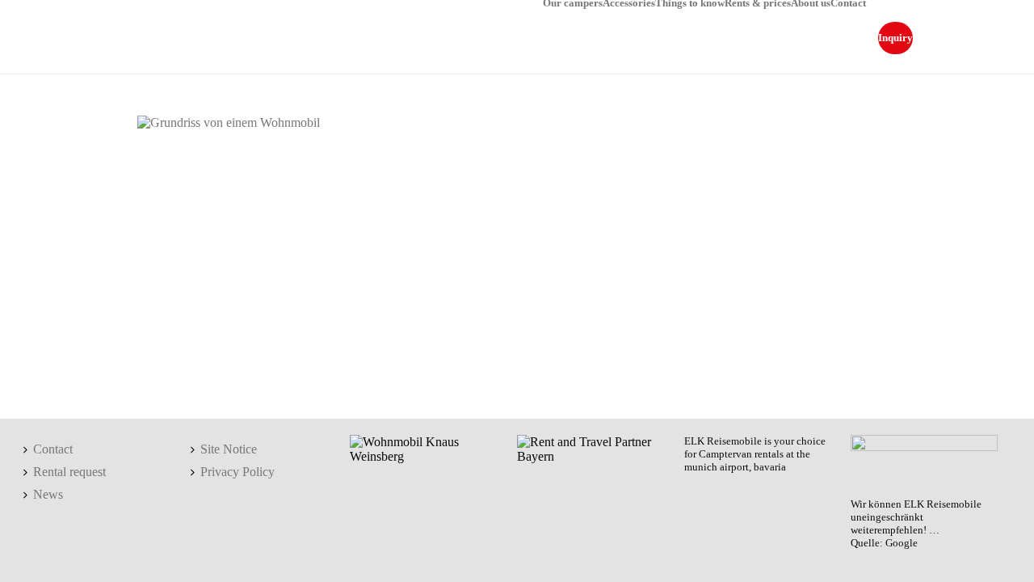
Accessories (629, 2)
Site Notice (228, 449)
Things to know (690, 2)
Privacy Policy (237, 472)
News (48, 494)
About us (810, 2)
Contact (848, 2)
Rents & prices (758, 2)
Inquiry (895, 38)
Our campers (573, 2)
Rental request (69, 472)
